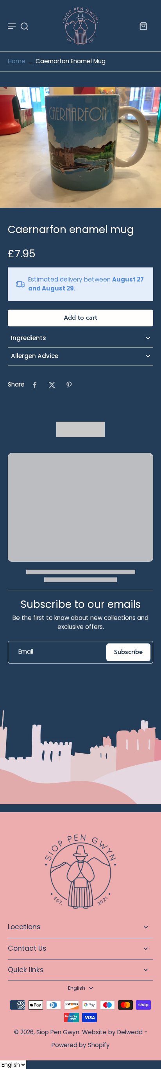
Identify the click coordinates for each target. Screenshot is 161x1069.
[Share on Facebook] (34, 385)
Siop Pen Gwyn (57, 1032)
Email (25, 652)
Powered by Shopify (81, 1045)
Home (16, 61)
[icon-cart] (143, 26)
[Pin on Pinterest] (69, 385)
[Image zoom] (80, 147)
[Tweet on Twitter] (52, 385)
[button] (80, 318)
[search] (24, 26)
